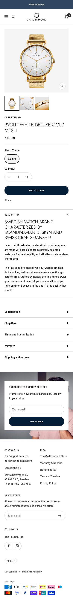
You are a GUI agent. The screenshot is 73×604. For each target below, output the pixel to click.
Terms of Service (50, 476)
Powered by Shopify (32, 571)
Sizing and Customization (19, 334)
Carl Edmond (12, 117)
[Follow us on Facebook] (8, 546)
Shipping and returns (16, 357)
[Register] (60, 515)
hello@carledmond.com (18, 460)
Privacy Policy (48, 483)
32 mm (12, 158)
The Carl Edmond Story (53, 456)
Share (7, 200)
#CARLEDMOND (13, 536)
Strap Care (10, 323)
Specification (12, 311)
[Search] (13, 16)
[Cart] (67, 16)
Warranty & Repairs (51, 463)
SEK (9, 561)
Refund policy (48, 469)
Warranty (9, 345)
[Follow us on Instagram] (17, 546)
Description (12, 214)
